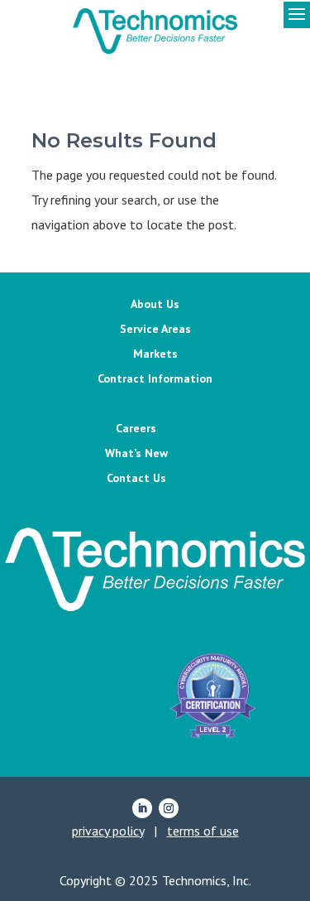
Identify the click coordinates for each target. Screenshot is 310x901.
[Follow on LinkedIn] (142, 808)
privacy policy (108, 830)
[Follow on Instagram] (169, 808)
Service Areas (155, 329)
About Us (155, 304)
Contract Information (155, 379)
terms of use (203, 830)
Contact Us (136, 478)
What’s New (136, 453)
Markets (155, 354)
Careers (136, 429)
